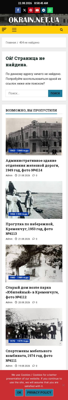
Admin (9, 175)
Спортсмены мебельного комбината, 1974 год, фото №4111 (29, 356)
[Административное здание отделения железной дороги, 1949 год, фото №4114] (34, 136)
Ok (19, 392)
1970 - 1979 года (19, 341)
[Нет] (63, 385)
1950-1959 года (18, 214)
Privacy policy (39, 392)
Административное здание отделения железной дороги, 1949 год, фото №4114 (32, 165)
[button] (4, 29)
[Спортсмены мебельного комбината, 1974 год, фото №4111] (34, 327)
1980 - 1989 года (19, 277)
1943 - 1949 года (19, 150)
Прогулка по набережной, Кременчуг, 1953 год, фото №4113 (29, 229)
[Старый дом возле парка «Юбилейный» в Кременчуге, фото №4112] (34, 263)
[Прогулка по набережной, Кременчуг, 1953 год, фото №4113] (34, 200)
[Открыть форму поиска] (61, 30)
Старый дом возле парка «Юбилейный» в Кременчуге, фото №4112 (32, 292)
